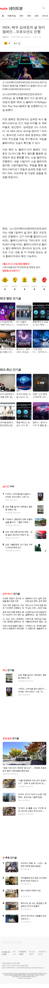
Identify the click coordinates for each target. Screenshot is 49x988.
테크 (19, 800)
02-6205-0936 (9, 968)
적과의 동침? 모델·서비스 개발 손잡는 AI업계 (23, 396)
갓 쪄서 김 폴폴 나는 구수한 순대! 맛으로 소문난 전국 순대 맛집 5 (32, 811)
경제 (37, 16)
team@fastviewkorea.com (37, 968)
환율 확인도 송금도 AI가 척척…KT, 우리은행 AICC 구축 (40, 323)
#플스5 (5, 264)
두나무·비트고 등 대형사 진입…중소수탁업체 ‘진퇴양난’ (7, 351)
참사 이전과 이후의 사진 (31, 890)
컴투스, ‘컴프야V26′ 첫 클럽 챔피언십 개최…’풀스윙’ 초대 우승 (41, 424)
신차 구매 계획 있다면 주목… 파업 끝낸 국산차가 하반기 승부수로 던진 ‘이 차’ (18, 535)
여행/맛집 (11, 16)
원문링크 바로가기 (11, 270)
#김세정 (18, 264)
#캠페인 (26, 264)
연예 (29, 16)
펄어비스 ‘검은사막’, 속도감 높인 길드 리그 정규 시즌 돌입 (23, 351)
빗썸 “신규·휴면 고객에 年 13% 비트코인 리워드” (40, 396)
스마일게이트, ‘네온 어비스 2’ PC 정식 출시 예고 (7, 323)
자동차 (7, 538)
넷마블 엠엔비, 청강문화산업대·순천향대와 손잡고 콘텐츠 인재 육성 (7, 424)
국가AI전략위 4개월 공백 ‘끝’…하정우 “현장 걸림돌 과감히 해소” (7, 396)
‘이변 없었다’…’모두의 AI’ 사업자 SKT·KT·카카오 (40, 351)
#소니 (11, 264)
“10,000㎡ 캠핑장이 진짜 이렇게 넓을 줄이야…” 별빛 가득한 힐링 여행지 (18, 522)
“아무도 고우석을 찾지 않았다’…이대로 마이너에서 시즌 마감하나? (18, 497)
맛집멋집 (21, 814)
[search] (44, 8)
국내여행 (8, 513)
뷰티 (21, 16)
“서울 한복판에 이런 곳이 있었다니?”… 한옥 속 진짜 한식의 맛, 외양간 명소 (32, 783)
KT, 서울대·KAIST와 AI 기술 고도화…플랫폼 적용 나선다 (23, 323)
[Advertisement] (25, 201)
